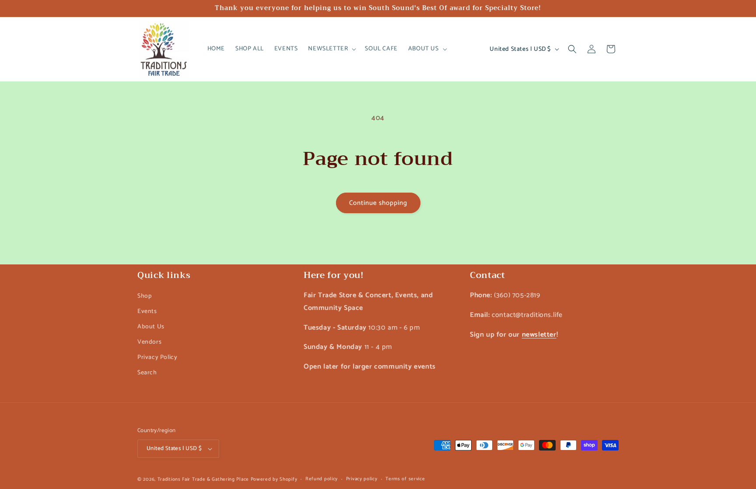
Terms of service (405, 479)
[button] (331, 49)
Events (147, 311)
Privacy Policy (157, 357)
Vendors (149, 342)
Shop (144, 296)
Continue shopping (378, 202)
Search (147, 373)
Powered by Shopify (274, 479)
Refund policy (321, 479)
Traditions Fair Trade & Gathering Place (203, 479)
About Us (150, 326)
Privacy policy (362, 479)
